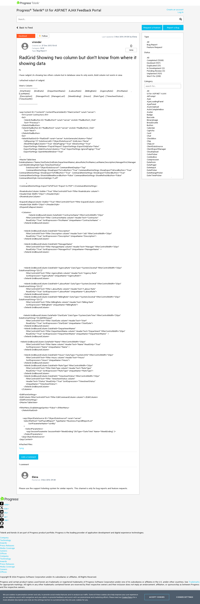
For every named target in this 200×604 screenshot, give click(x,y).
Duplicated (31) (154, 65)
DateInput (151, 167)
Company (4, 537)
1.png (21, 448)
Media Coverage (7, 548)
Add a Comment (28, 457)
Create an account (175, 9)
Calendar (151, 128)
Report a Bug (173, 27)
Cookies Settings (184, 597)
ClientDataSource (155, 146)
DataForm (151, 162)
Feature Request (154, 47)
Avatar (150, 112)
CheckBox (151, 138)
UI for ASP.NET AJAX (156, 93)
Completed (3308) (155, 60)
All (148, 42)
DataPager (152, 165)
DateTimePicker (154, 175)
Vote (131, 50)
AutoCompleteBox (155, 109)
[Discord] (2, 527)
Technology (5, 540)
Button (150, 125)
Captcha (150, 130)
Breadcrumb (152, 122)
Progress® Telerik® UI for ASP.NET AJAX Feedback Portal (59, 10)
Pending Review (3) (156, 71)
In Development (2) (156, 68)
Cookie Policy (127, 597)
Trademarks (194, 582)
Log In (180, 12)
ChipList (150, 143)
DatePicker (152, 170)
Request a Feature (151, 27)
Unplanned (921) (154, 73)
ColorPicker (152, 154)
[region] (100, 597)
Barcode (150, 117)
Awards (3, 543)
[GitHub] (2, 524)
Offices (3, 553)
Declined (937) (153, 63)
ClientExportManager (156, 149)
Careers (3, 550)
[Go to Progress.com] (9, 500)
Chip (149, 141)
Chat (149, 135)
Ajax (149, 99)
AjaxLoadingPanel (155, 101)
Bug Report (152, 44)
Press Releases (7, 545)
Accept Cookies (156, 597)
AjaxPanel (151, 104)
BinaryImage (152, 120)
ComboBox (152, 157)
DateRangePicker (155, 172)
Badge (150, 114)
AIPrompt (151, 96)
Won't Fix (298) (154, 76)
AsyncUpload (153, 106)
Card (149, 133)
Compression (153, 159)
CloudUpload (152, 151)
